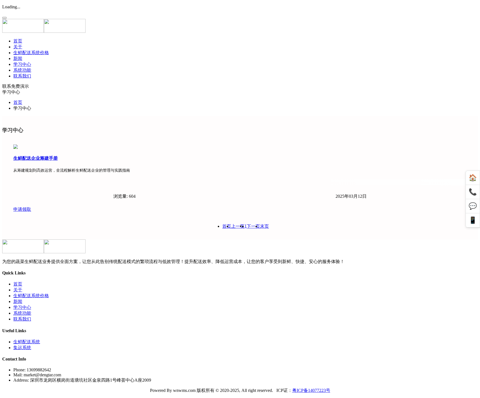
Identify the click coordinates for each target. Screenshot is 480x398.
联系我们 (22, 76)
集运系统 (22, 347)
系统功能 (22, 70)
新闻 (17, 58)
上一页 (237, 226)
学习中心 (22, 64)
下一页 (253, 226)
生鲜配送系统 (26, 341)
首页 (17, 41)
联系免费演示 (15, 86)
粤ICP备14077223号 (311, 390)
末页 (264, 226)
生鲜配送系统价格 (31, 52)
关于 (17, 46)
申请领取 (22, 209)
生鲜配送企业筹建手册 (35, 158)
